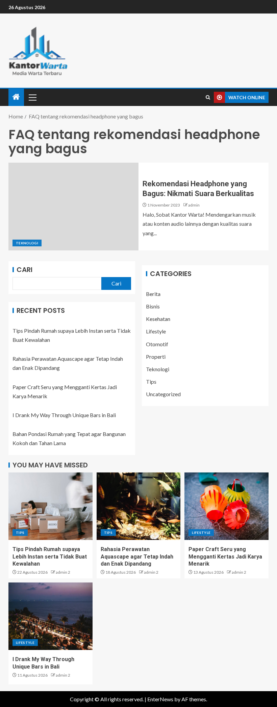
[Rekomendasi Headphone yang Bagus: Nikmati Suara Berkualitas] (73, 206)
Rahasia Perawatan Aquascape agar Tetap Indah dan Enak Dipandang (137, 556)
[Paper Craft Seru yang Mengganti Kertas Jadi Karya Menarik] (226, 506)
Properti (156, 356)
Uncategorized (163, 394)
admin (194, 205)
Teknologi (27, 243)
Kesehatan (158, 319)
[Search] (208, 97)
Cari (24, 269)
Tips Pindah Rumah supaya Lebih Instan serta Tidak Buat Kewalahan (49, 556)
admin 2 (63, 572)
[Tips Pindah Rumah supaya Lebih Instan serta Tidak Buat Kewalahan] (50, 506)
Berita (153, 294)
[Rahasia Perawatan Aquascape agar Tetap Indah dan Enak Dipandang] (139, 506)
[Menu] (32, 97)
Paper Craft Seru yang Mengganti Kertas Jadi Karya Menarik (225, 556)
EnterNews (160, 699)
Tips (151, 381)
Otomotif (157, 344)
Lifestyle (156, 331)
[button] (32, 97)
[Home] (16, 97)
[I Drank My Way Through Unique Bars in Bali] (50, 616)
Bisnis (153, 306)
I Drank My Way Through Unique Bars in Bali (64, 415)
